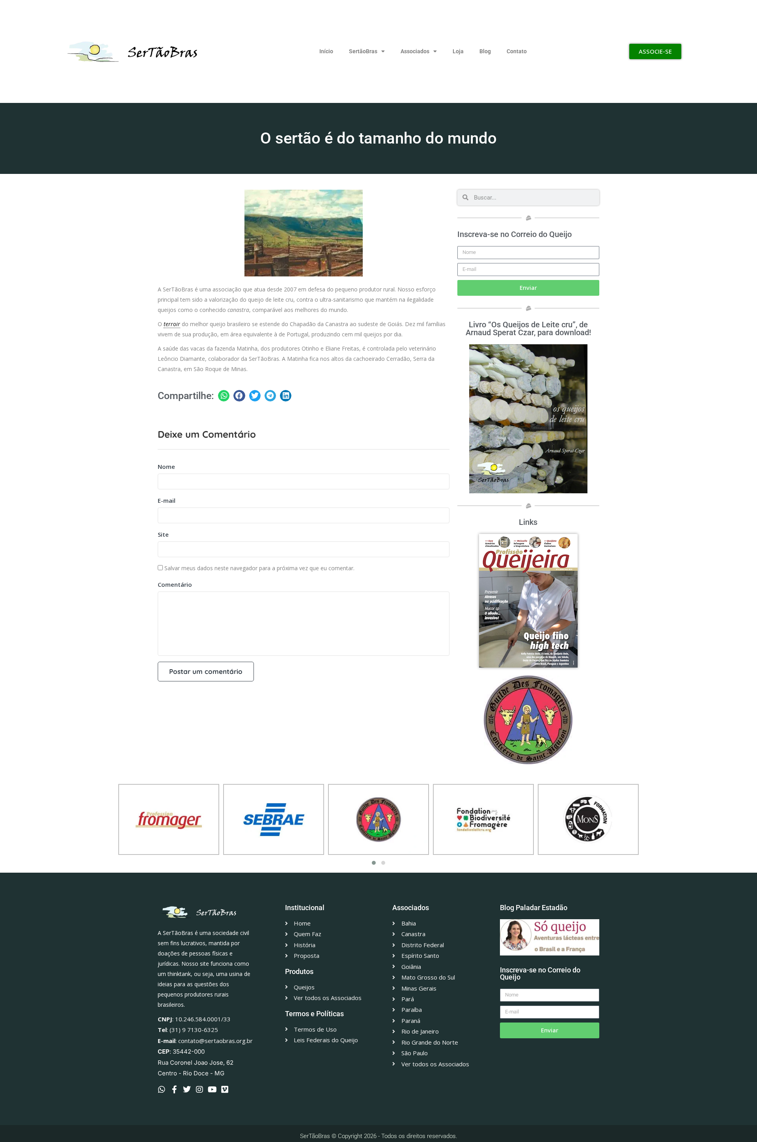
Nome (166, 466)
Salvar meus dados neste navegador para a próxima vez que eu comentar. (259, 568)
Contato (517, 51)
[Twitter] (187, 1089)
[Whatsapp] (162, 1089)
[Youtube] (212, 1089)
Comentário (175, 584)
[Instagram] (199, 1089)
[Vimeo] (225, 1089)
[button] (223, 395)
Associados (415, 51)
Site (163, 534)
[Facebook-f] (174, 1089)
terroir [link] (172, 324)
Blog (485, 51)
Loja (458, 51)
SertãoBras (363, 51)
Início (326, 51)
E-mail (166, 500)
